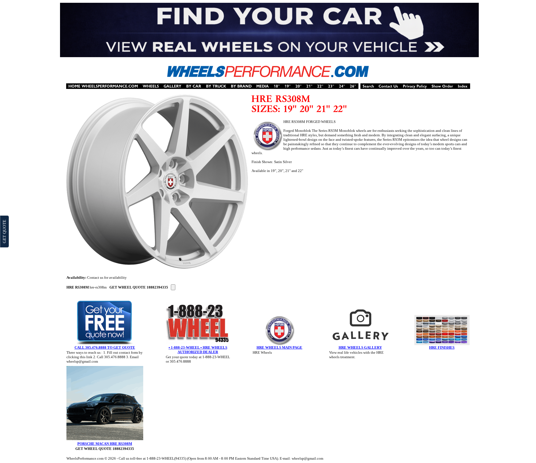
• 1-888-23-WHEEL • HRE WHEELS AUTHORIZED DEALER (198, 349)
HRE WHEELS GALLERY (360, 347)
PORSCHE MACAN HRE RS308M (104, 444)
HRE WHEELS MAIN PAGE (279, 347)
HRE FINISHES (441, 347)
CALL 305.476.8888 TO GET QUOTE (105, 347)
